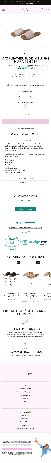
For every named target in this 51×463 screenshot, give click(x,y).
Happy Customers (25, 405)
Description (25, 140)
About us (25, 398)
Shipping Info (25, 395)
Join (17, 449)
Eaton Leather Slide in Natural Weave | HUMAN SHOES (31, 296)
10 (36, 96)
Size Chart (25, 183)
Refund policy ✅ (25, 412)
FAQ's (25, 385)
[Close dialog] (50, 434)
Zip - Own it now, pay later (25, 428)
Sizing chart (25, 415)
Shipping (22, 77)
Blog (25, 401)
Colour (25, 102)
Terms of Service (25, 422)
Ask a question (25, 178)
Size (24, 91)
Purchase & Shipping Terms (25, 392)
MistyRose (25, 106)
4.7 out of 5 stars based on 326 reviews (25, 228)
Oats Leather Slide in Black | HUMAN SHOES (11, 295)
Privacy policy (25, 419)
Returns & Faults (25, 388)
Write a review (25, 209)
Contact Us (25, 425)
